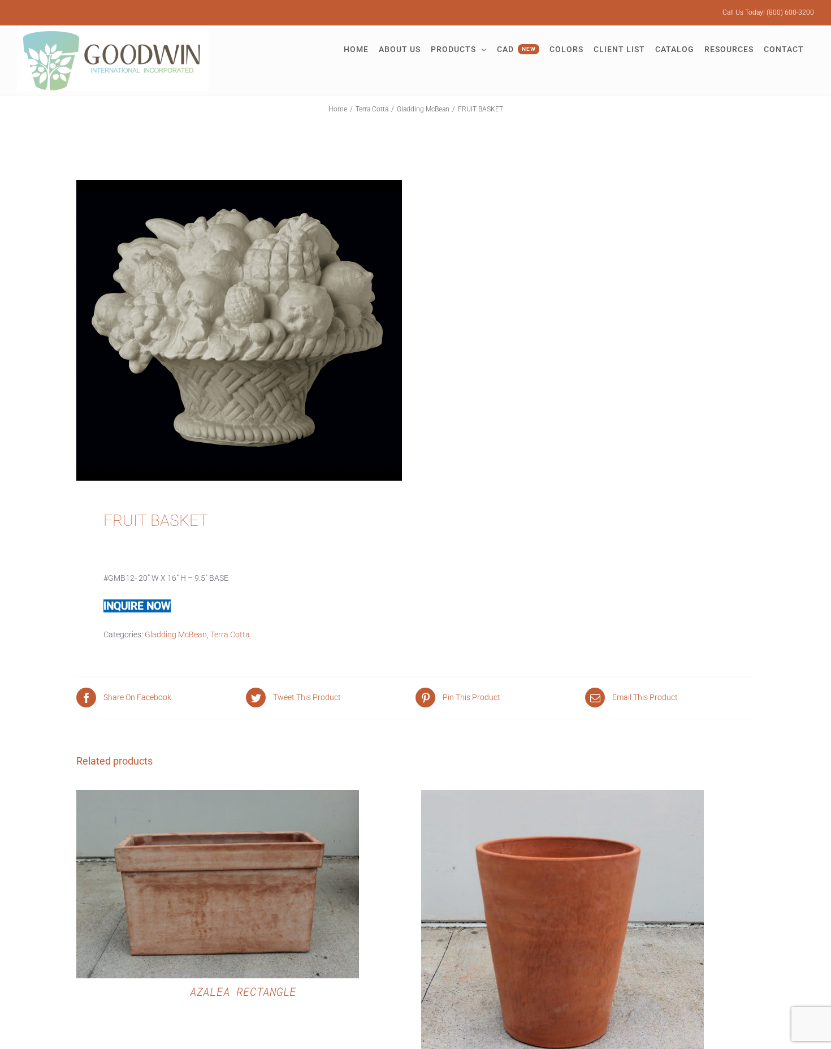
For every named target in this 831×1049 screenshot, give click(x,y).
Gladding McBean (176, 634)
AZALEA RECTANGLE (243, 991)
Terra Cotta (230, 634)
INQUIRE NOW (137, 605)
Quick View (217, 886)
